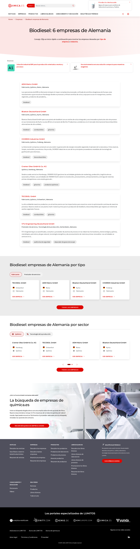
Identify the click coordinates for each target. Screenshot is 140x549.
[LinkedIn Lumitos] (128, 537)
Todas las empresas (70, 307)
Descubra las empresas (38, 448)
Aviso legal (13, 537)
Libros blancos (35, 492)
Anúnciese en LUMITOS (18, 531)
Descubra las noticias (17, 448)
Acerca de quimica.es (53, 531)
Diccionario (14, 488)
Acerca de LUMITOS (35, 531)
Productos (34, 489)
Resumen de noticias (17, 457)
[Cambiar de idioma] (128, 14)
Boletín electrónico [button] (89, 14)
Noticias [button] (12, 14)
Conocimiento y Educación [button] (67, 14)
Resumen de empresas (38, 461)
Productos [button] (33, 14)
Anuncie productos (57, 458)
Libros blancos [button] (47, 14)
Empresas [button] (22, 14)
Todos (30, 6)
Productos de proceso (58, 455)
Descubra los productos (59, 448)
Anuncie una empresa (37, 457)
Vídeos (12, 491)
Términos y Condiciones (29, 537)
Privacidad (44, 537)
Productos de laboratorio (59, 452)
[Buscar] (73, 6)
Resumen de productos (59, 462)
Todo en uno (34, 496)
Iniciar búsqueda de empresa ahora (29, 426)
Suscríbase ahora (112, 461)
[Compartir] (122, 14)
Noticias (33, 486)
